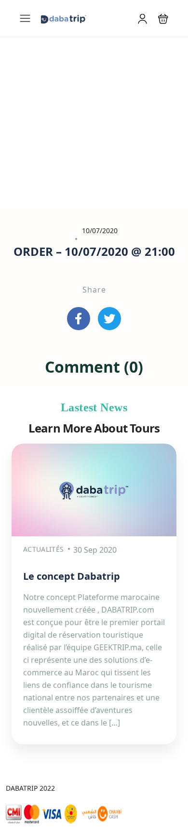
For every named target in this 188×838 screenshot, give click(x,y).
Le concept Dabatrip (71, 576)
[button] (163, 18)
